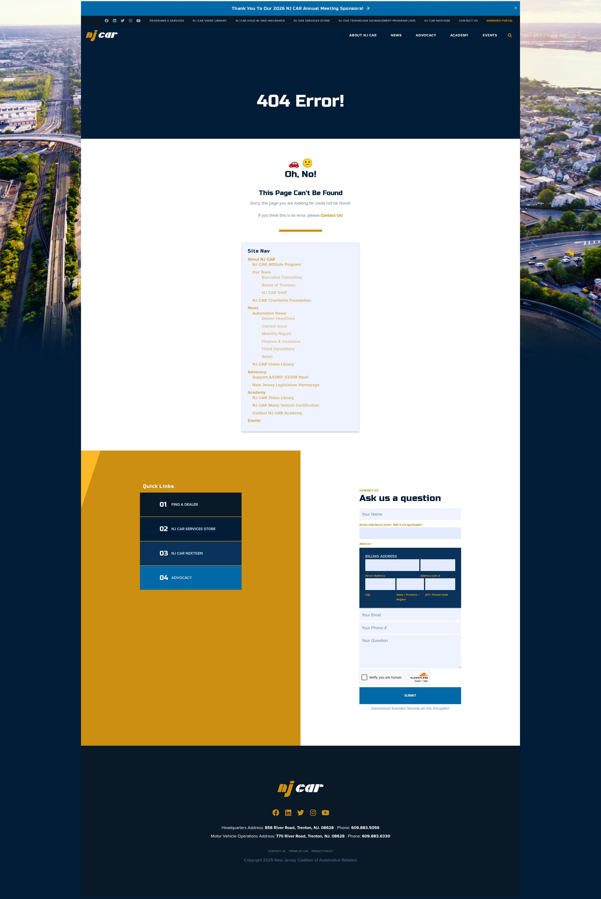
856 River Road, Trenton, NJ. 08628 (299, 827)
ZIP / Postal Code (436, 594)
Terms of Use (298, 851)
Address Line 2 (430, 575)
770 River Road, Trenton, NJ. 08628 (310, 836)
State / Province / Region (408, 597)
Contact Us (468, 20)
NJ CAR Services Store (312, 20)
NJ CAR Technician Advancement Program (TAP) (377, 20)
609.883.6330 (376, 836)
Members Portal (499, 20)
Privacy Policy (322, 851)
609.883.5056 (365, 827)
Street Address (375, 575)
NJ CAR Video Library (210, 20)
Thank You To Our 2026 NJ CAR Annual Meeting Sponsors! (298, 8)
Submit (410, 696)
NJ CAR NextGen (437, 20)
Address (365, 543)
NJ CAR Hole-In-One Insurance (260, 20)
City (367, 594)
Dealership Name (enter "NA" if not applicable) (391, 524)
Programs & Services (167, 20)
